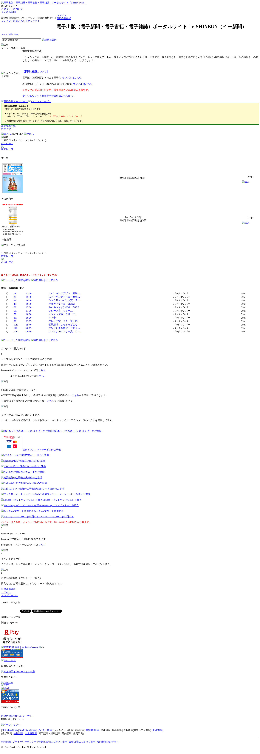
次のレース (7, 149)
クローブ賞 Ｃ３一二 (61, 310)
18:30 (28, 317)
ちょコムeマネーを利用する (48, 511)
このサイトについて (12, 9)
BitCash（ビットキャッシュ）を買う (62, 500)
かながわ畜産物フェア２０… (64, 328)
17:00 (28, 307)
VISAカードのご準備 (37, 455)
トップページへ (9, 595)
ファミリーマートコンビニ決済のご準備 (68, 494)
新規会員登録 (64, 18)
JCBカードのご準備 (35, 466)
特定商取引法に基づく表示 (52, 741)
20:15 (28, 328)
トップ (4, 34)
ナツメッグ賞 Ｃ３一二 (62, 314)
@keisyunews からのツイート (16, 715)
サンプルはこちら (71, 77)
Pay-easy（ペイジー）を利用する (56, 516)
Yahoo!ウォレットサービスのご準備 (42, 449)
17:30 (28, 311)
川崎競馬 (157, 730)
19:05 (28, 321)
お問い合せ (13, 34)
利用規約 (6, 741)
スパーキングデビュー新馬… (64, 293)
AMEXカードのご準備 (32, 472)
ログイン (61, 15)
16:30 (28, 304)
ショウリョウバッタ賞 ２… (64, 300)
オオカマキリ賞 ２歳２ (62, 303)
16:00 (28, 300)
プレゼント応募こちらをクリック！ (20, 21)
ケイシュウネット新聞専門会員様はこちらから (47, 95)
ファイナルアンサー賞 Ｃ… (64, 331)
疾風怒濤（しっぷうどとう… (64, 324)
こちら (42, 370)
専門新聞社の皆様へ (108, 741)
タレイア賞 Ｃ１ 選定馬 (63, 321)
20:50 (28, 331)
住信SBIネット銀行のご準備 (49, 488)
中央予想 (6, 129)
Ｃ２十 (52, 317)
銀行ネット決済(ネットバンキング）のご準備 (77, 431)
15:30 (28, 297)
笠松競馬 (18, 733)
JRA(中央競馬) (10, 730)
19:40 (28, 324)
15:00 (28, 293)
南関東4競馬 (92, 730)
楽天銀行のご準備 (32, 477)
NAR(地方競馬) (27, 730)
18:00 (28, 314)
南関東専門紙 (8, 126)
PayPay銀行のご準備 (36, 483)
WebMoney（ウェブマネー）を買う (60, 505)
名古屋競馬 (31, 733)
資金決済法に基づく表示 (82, 741)
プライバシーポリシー (24, 741)
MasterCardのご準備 (34, 461)
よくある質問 (8, 12)
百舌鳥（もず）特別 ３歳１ (64, 307)
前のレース (7, 143)
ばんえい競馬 (44, 730)
